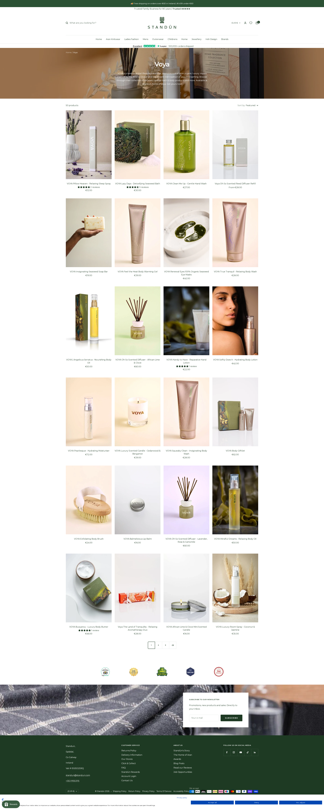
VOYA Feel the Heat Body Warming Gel (138, 271)
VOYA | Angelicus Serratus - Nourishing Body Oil (88, 361)
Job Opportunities (183, 772)
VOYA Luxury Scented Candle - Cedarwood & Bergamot (137, 452)
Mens (145, 39)
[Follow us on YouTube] (240, 752)
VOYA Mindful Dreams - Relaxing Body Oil (235, 539)
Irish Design (211, 39)
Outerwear (158, 39)
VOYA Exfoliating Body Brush (89, 539)
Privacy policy (182, 798)
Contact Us (127, 780)
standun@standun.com (78, 775)
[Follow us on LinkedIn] (254, 752)
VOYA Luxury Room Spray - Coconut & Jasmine (235, 628)
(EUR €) (71, 791)
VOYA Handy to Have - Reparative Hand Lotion (186, 361)
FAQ (123, 768)
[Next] (172, 645)
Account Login (128, 776)
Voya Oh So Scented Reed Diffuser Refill (235, 183)
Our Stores (127, 759)
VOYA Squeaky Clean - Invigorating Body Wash (186, 452)
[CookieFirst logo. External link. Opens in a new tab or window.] (3, 799)
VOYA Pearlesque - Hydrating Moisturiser (88, 451)
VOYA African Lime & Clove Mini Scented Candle (186, 628)
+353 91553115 (72, 781)
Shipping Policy (119, 791)
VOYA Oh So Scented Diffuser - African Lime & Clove (137, 361)
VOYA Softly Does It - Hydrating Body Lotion (235, 360)
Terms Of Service (163, 791)
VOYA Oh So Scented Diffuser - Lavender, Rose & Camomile (186, 540)
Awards (177, 759)
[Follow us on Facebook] (226, 752)
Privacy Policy (148, 791)
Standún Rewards (130, 772)
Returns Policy (128, 750)
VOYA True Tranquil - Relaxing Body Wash (235, 271)
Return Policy (134, 791)
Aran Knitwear (113, 39)
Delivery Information (131, 755)
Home (99, 39)
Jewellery (196, 39)
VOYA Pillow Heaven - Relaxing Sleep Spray (89, 183)
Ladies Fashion (131, 39)
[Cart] (257, 23)
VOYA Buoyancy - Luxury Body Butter (88, 627)
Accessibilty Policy (181, 791)
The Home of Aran (183, 755)
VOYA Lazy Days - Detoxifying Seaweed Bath (137, 183)
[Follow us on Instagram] (233, 752)
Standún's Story (182, 750)
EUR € (235, 23)
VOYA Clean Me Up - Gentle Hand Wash (186, 183)
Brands (224, 39)
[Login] (245, 23)
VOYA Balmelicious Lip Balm (138, 539)
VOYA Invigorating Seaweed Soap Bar (89, 271)
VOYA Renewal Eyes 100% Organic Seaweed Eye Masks (186, 273)
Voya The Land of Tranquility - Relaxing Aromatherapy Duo (137, 628)
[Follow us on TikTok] (247, 752)
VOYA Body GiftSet (235, 451)
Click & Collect (128, 763)
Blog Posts (179, 763)
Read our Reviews (183, 768)
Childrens (172, 39)
